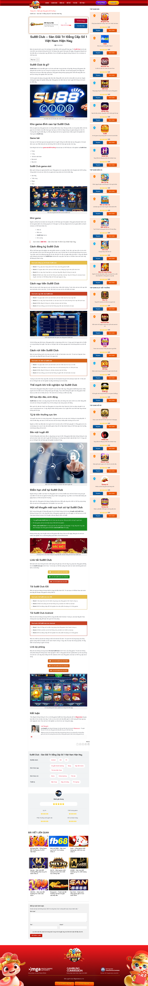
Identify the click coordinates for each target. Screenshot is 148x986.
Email (61, 924)
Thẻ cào (73, 776)
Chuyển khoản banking (57, 766)
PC (66, 760)
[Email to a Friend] (83, 744)
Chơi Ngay (84, 984)
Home (47, 3)
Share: (88, 741)
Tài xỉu (75, 3)
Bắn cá (62, 3)
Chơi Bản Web (81, 26)
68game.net (77, 728)
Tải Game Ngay (81, 21)
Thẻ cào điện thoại (56, 770)
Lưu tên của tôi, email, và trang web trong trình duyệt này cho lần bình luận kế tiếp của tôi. (57, 931)
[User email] (31, 737)
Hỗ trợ (82, 3)
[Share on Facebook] (77, 744)
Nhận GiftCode (65, 25)
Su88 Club (77, 49)
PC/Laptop (76, 782)
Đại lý (69, 766)
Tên (31, 924)
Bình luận (33, 911)
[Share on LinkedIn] (88, 744)
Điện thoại (54, 782)
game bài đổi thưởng (49, 147)
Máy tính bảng (65, 782)
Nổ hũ (69, 3)
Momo (53, 776)
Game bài (54, 3)
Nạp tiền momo (79, 766)
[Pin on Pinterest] (85, 744)
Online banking (63, 776)
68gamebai (79, 717)
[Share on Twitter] (80, 744)
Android (53, 760)
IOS (61, 760)
